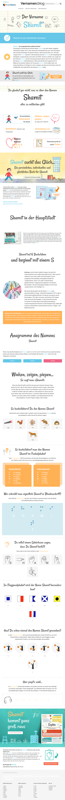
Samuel (18, 472)
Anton (17, 476)
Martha (18, 478)
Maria (4, 788)
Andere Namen (17, 143)
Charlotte (5, 789)
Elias (19, 789)
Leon (19, 793)
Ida (17, 481)
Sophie (4, 787)
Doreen (35, 793)
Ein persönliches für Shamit (24, 119)
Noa (34, 796)
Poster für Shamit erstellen (15, 732)
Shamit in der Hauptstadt (15, 130)
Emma (4, 794)
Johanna (5, 796)
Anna (4, 792)
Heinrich (18, 474)
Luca (19, 796)
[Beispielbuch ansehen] (50, 76)
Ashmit (12, 361)
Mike (45, 478)
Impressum (51, 787)
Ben (19, 794)
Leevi (34, 787)
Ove (34, 792)
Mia (4, 793)
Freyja (34, 788)
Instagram (50, 789)
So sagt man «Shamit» (42, 119)
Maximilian (20, 787)
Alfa (45, 476)
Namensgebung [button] (42, 8)
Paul (19, 788)
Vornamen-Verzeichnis (10, 772)
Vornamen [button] (20, 8)
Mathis (46, 354)
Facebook (50, 788)
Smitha (53, 361)
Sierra (46, 472)
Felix (19, 792)
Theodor (18, 483)
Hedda (35, 797)
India (45, 481)
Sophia (5, 797)
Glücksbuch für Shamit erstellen (32, 177)
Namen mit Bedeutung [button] (30, 8)
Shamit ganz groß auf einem (53, 143)
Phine (34, 789)
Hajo (34, 794)
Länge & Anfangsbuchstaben (44, 130)
